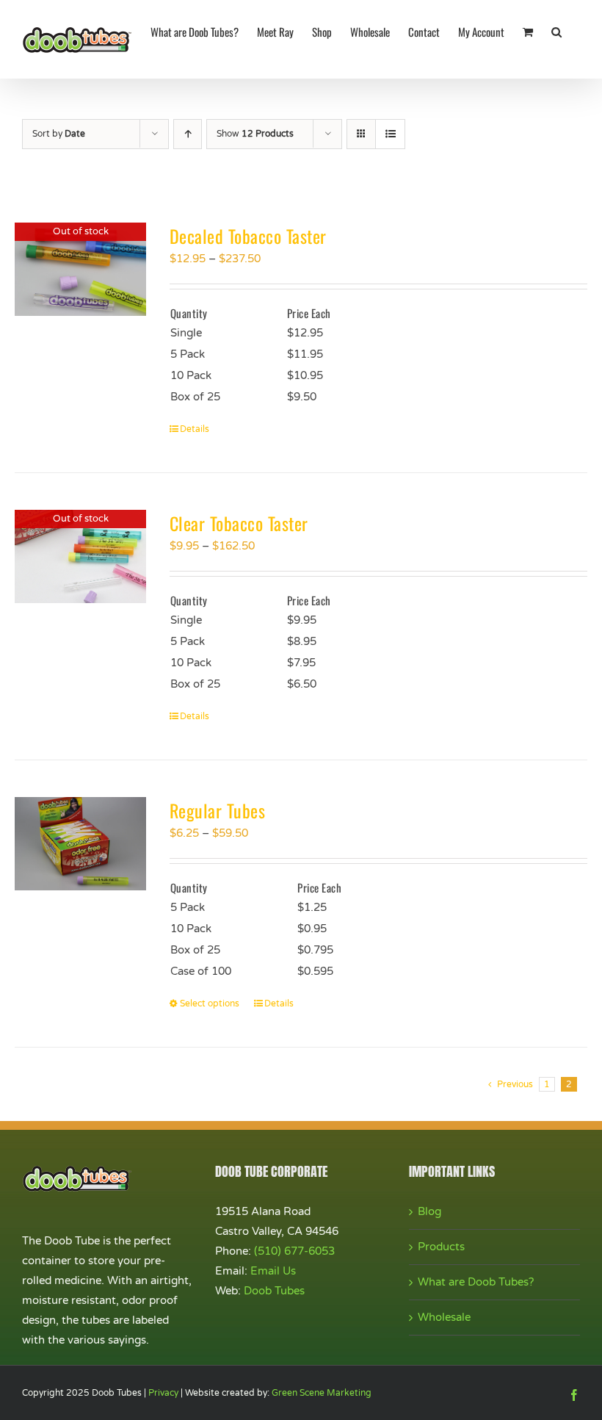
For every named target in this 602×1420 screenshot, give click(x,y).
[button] (556, 31)
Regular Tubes (218, 810)
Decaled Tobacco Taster (248, 236)
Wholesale (444, 1317)
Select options (209, 1003)
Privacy (163, 1393)
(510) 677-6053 (294, 1251)
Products (441, 1246)
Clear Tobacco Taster (239, 523)
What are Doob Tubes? (476, 1282)
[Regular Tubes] (80, 843)
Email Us (273, 1270)
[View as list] (390, 134)
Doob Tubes (274, 1290)
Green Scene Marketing (321, 1393)
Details (194, 429)
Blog (429, 1211)
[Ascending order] (187, 134)
